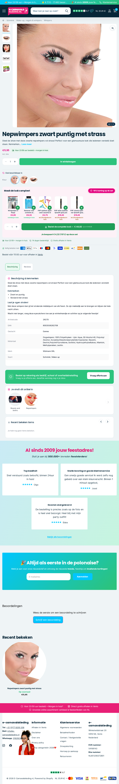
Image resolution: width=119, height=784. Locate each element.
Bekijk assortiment (4, 11)
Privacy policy (38, 742)
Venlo (40, 254)
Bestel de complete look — (70, 226)
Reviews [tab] (27, 267)
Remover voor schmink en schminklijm (29, 212)
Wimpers (48, 20)
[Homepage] (3, 20)
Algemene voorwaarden (71, 727)
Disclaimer (36, 732)
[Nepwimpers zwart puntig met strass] (15, 180)
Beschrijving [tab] (12, 267)
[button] (14, 161)
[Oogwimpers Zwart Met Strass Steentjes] (34, 180)
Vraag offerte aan (98, 375)
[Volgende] (108, 421)
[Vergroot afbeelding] (112, 27)
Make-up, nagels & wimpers (29, 20)
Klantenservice (70, 722)
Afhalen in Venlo (39, 727)
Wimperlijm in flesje (13, 212)
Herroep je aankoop (69, 751)
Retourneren (66, 756)
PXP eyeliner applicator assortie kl (45, 212)
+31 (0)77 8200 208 (15, 727)
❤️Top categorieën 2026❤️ (44, 747)
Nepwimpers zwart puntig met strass (24, 688)
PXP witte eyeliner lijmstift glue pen (61, 212)
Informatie (39, 722)
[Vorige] (101, 421)
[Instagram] (3, 745)
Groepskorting (66, 746)
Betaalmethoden (67, 732)
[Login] (109, 11)
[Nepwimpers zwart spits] (24, 180)
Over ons (36, 737)
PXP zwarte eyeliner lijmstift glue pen (77, 212)
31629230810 (19, 738)
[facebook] (10, 745)
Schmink (10, 20)
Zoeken (67, 11)
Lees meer (27, 144)
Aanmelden (83, 576)
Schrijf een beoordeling (48, 619)
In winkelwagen (68, 161)
